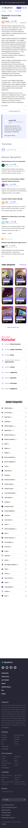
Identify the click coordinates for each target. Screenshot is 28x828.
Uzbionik (16, 779)
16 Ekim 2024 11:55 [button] (9, 247)
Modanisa (4, 756)
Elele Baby (16, 739)
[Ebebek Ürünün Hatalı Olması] (7, 277)
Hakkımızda (5, 673)
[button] (15, 21)
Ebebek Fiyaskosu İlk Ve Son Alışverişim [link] (13, 161)
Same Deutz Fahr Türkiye (20, 784)
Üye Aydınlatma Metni (8, 805)
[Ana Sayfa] (7, 8)
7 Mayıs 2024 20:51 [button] (9, 203)
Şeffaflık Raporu (6, 687)
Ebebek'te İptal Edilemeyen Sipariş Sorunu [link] (14, 242)
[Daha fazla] (25, 105)
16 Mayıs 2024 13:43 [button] (9, 166)
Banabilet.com (5, 777)
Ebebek (14, 15)
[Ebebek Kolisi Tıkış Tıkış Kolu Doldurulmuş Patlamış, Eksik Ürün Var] (20, 315)
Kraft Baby (16, 737)
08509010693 (18, 775)
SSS (3, 690)
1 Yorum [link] (9, 233)
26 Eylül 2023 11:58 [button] (9, 223)
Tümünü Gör (22, 264)
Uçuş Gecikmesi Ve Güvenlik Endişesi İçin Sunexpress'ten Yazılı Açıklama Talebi (14, 707)
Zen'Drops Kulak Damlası (8, 782)
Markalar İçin (5, 676)
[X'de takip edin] (3, 667)
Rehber (4, 683)
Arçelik (3, 758)
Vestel (15, 758)
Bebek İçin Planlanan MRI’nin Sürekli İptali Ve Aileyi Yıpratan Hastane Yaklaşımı (14, 720)
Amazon (16, 765)
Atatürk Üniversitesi (6, 775)
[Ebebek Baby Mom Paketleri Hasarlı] (20, 296)
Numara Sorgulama (6, 763)
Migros (16, 760)
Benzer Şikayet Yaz (15, 111)
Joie (3, 741)
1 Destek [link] (4, 233)
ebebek (10, 11)
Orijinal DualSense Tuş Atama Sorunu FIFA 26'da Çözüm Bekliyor (14, 725)
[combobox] (14, 799)
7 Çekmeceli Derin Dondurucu (8, 791)
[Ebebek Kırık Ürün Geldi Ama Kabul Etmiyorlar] (7, 315)
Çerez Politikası (6, 815)
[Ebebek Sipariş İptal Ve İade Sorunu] (20, 277)
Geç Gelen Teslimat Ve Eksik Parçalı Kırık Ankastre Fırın (14, 712)
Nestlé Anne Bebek (19, 735)
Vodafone (4, 765)
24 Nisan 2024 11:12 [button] (9, 22)
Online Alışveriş (18, 11)
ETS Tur (16, 763)
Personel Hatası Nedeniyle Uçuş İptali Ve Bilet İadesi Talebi (14, 714)
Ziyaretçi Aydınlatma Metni (9, 807)
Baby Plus (4, 739)
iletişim (8, 51)
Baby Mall (4, 735)
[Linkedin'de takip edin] (15, 667)
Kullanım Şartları (6, 810)
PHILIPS (16, 744)
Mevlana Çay (17, 777)
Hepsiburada (17, 756)
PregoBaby (4, 737)
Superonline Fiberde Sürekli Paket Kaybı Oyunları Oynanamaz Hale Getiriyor (14, 705)
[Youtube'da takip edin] (7, 667)
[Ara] (23, 7)
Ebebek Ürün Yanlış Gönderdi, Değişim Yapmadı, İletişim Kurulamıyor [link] (13, 180)
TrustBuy (4, 824)
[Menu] (25, 8)
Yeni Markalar (5, 749)
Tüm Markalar (5, 746)
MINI (3, 779)
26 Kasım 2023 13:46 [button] (9, 185)
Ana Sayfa (4, 11)
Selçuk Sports (5, 784)
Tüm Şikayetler (5, 727)
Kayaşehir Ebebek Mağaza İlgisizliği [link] (12, 199)
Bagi (3, 744)
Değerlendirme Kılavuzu (8, 817)
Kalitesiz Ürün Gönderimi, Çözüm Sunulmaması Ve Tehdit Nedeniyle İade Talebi (14, 716)
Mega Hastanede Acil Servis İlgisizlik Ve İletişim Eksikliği (14, 709)
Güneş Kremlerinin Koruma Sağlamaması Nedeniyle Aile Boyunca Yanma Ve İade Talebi (14, 723)
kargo (13, 29)
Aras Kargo (4, 760)
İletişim (4, 693)
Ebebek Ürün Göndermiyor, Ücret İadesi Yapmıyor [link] (13, 217)
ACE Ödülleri (5, 680)
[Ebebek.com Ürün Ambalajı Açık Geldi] (7, 296)
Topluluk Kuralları (6, 812)
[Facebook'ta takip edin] (11, 667)
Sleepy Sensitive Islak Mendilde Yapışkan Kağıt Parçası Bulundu (14, 718)
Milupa (16, 741)
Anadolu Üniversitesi (19, 782)
